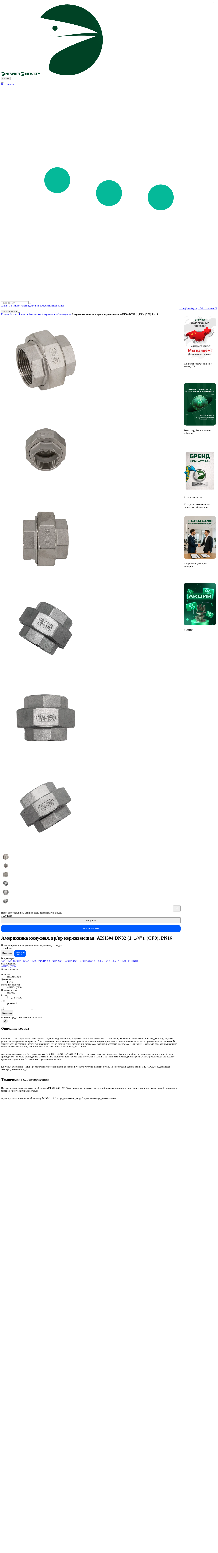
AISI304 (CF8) (8, 966)
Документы (46, 305)
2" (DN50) (96, 961)
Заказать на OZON (91, 928)
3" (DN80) (122, 961)
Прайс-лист (58, 305)
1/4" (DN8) (6, 961)
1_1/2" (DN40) (83, 961)
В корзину (91, 920)
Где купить (33, 305)
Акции (4, 305)
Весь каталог (7, 84)
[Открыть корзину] (19, 312)
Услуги (24, 305)
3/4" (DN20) (44, 961)
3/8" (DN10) (19, 961)
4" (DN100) (133, 961)
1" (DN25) (55, 961)
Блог (17, 305)
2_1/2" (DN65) (109, 961)
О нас (12, 305)
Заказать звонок (9, 311)
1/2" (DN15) (31, 961)
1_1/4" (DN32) (68, 961)
